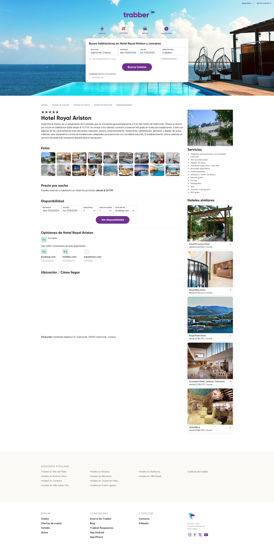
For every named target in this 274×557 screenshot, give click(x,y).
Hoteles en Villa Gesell (150, 476)
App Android (97, 532)
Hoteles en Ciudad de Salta (104, 480)
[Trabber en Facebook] (195, 536)
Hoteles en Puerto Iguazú (103, 485)
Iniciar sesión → (264, 3)
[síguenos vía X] (200, 536)
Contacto (144, 518)
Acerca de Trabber (101, 518)
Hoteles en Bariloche (149, 471)
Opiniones (88, 260)
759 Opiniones (69, 260)
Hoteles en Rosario (100, 471)
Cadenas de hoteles (198, 471)
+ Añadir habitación (169, 59)
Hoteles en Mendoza (100, 476)
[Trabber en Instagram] (190, 536)
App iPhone (96, 537)
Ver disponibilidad (112, 219)
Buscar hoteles (137, 67)
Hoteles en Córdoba (51, 480)
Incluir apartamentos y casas (104, 59)
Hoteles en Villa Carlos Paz (55, 485)
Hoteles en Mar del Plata (53, 471)
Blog (92, 523)
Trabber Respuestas (101, 527)
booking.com (98, 77)
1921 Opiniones (47, 260)
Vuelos (45, 518)
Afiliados (144, 523)
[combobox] (103, 51)
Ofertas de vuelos (51, 523)
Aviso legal (192, 529)
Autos (44, 532)
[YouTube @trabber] (205, 536)
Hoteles (45, 527)
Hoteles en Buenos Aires (54, 476)
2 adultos (167, 52)
